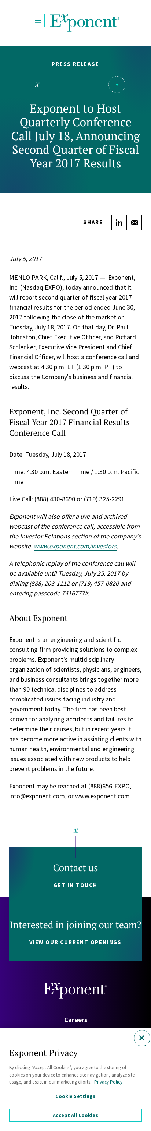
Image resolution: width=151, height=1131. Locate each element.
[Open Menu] (38, 20)
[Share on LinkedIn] (119, 222)
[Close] (142, 1038)
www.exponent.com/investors (75, 546)
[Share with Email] (134, 222)
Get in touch (75, 884)
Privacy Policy (108, 1082)
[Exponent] (85, 23)
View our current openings (75, 942)
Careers (75, 1019)
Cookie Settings (75, 1096)
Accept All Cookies (75, 1115)
